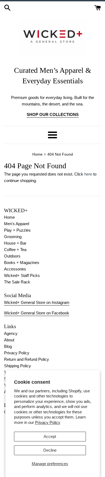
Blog (8, 346)
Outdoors (12, 256)
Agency (11, 333)
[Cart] (97, 7)
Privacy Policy (47, 422)
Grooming (13, 236)
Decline (50, 450)
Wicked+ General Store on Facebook (36, 313)
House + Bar (15, 243)
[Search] (7, 7)
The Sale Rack (17, 282)
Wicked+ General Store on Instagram (36, 302)
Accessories (15, 269)
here (88, 174)
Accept (50, 436)
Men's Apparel (16, 223)
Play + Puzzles (17, 230)
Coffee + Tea (15, 249)
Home (9, 217)
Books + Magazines (21, 262)
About (9, 340)
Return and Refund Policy (26, 359)
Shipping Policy (17, 365)
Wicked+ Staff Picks (22, 275)
